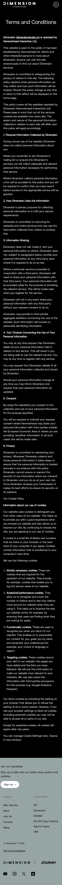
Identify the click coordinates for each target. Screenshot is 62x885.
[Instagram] (15, 875)
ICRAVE (38, 816)
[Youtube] (5, 875)
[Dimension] (19, 4)
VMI (36, 832)
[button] (56, 4)
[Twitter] (24, 875)
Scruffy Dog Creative (46, 821)
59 (35, 805)
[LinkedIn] (33, 875)
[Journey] (49, 862)
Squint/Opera (42, 826)
